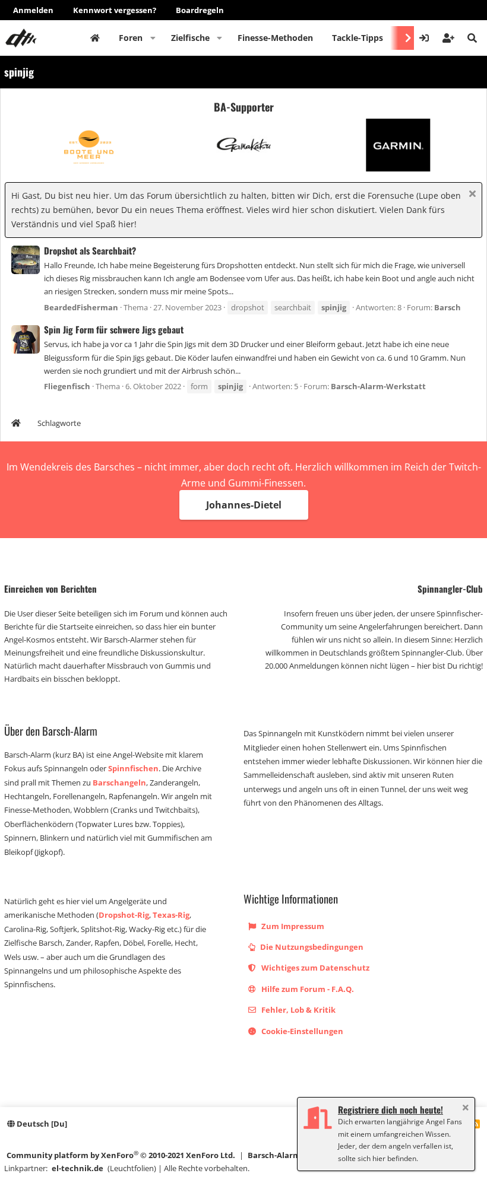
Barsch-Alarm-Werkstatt (378, 386)
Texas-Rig (171, 914)
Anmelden (33, 10)
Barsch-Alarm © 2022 (287, 1155)
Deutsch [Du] (41, 1123)
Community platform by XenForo (121, 1154)
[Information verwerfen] (471, 195)
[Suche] (472, 38)
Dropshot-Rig (124, 914)
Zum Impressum (292, 926)
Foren (131, 37)
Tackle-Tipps (357, 37)
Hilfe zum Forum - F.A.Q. (307, 989)
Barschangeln (119, 782)
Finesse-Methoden (275, 37)
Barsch (447, 307)
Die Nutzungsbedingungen (310, 947)
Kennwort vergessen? (114, 10)
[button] (153, 38)
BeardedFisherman (81, 307)
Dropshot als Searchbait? (90, 250)
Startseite (95, 38)
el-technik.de (77, 1168)
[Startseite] (16, 424)
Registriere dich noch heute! (390, 1109)
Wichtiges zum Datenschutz (314, 967)
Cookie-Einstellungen (301, 1031)
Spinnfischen (133, 768)
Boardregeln (200, 10)
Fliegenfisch (67, 386)
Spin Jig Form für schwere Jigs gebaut (114, 329)
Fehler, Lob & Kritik (298, 1009)
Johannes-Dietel (244, 504)
